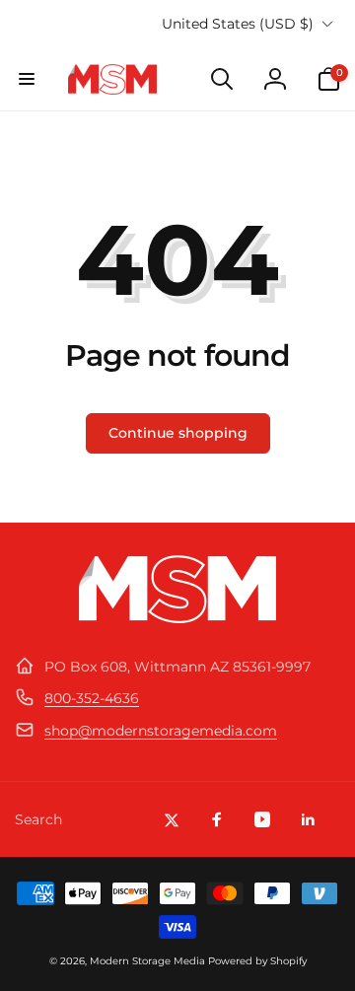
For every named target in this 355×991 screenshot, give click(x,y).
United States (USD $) (238, 24)
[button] (26, 79)
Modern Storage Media (147, 961)
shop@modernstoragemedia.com (160, 731)
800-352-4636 (91, 698)
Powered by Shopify (257, 961)
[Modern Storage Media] (177, 617)
